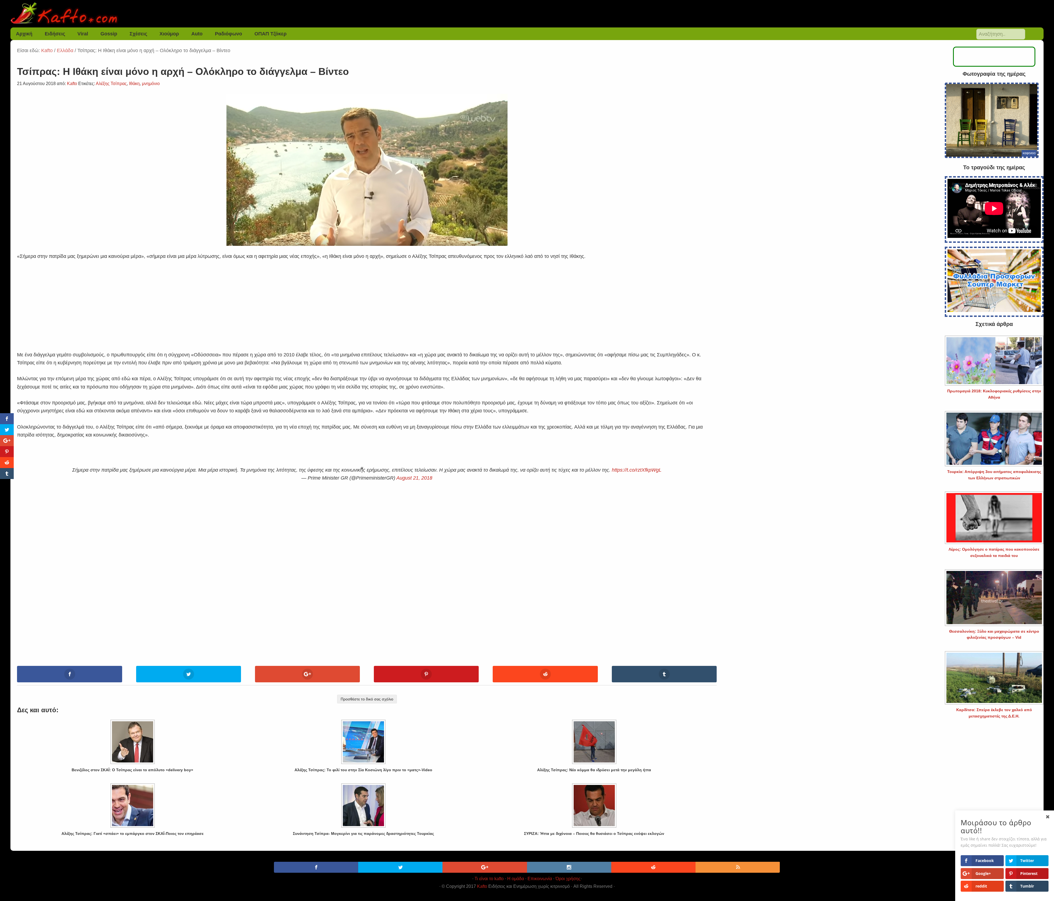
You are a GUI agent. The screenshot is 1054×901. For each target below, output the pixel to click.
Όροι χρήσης (568, 878)
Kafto (482, 886)
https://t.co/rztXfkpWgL (636, 470)
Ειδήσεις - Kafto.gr (526, 13)
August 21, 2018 (414, 478)
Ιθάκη (134, 83)
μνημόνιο (151, 83)
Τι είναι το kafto (489, 878)
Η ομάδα (515, 878)
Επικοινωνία (540, 878)
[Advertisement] (367, 298)
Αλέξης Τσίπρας (111, 83)
